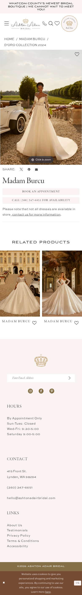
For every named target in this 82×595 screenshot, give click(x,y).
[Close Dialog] (4, 583)
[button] (7, 23)
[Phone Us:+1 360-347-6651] (45, 24)
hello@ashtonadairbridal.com (31, 498)
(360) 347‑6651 (20, 487)
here (48, 592)
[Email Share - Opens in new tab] (36, 169)
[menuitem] (7, 23)
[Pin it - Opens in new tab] (29, 169)
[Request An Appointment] (69, 23)
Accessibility (17, 546)
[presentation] (21, 284)
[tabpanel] (41, 107)
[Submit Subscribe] (71, 378)
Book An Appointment (41, 191)
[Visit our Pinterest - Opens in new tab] (51, 391)
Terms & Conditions (23, 541)
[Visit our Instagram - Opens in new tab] (30, 391)
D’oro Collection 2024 (25, 45)
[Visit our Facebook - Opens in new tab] (41, 391)
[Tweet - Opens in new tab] (21, 169)
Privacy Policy (18, 535)
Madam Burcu (32, 39)
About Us (14, 525)
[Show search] (51, 23)
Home (9, 39)
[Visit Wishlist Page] (57, 23)
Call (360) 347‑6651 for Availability (41, 200)
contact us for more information (36, 214)
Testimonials (17, 530)
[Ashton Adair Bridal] (25, 24)
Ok (77, 583)
